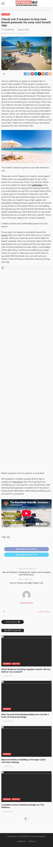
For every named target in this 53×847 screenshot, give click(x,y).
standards (17, 482)
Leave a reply (11, 622)
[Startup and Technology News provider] (26, 3)
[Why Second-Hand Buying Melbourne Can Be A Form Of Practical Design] (26, 696)
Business (6, 664)
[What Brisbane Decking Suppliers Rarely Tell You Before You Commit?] (26, 650)
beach (4, 235)
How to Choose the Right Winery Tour (26, 583)
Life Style (15, 664)
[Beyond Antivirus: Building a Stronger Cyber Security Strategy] (26, 741)
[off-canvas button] (3, 3)
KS (8, 537)
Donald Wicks (9, 30)
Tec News (5, 14)
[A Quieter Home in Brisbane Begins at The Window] (26, 786)
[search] (49, 3)
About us (32, 841)
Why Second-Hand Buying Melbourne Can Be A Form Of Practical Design (25, 715)
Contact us (21, 841)
